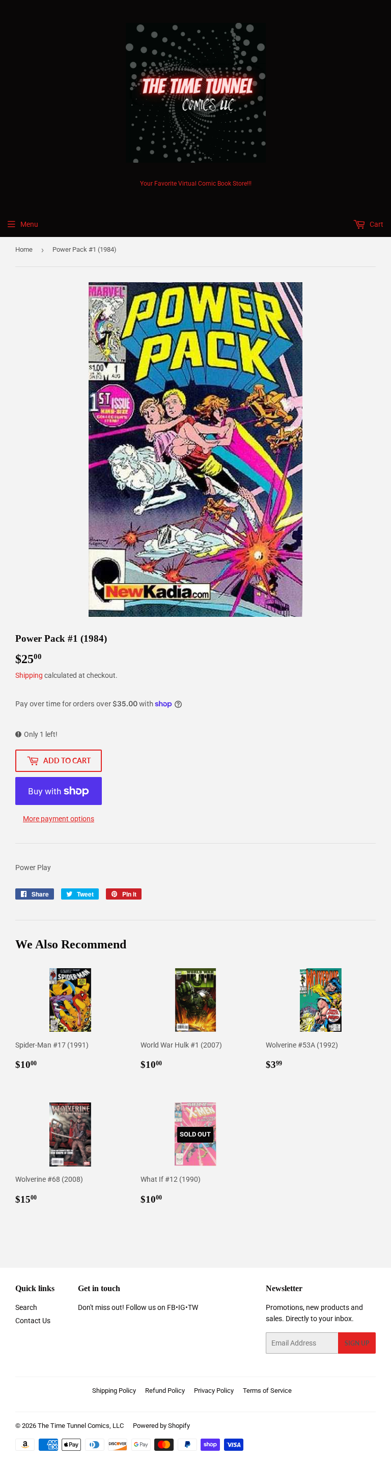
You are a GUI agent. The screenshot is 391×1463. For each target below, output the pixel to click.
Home (24, 249)
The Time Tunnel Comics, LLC (81, 1425)
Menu (29, 224)
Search (26, 1307)
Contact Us (32, 1321)
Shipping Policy (114, 1390)
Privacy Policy (214, 1390)
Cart (375, 224)
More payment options (58, 819)
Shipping (29, 675)
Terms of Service (267, 1390)
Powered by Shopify (161, 1425)
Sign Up (357, 1343)
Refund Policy (165, 1390)
